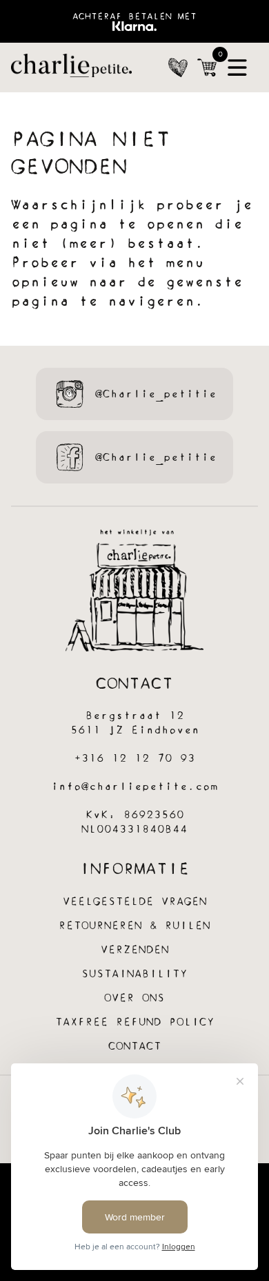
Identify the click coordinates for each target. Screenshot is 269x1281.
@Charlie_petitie (156, 394)
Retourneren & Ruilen (134, 926)
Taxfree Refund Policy (135, 1022)
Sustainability (134, 974)
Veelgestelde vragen (135, 902)
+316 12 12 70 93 (134, 758)
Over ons (134, 998)
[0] (207, 67)
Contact (134, 1046)
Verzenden (135, 950)
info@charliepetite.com (134, 787)
